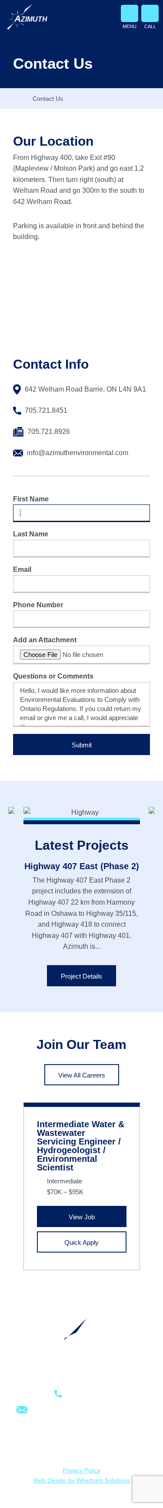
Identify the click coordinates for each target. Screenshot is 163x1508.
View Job (82, 1217)
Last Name (30, 534)
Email (22, 569)
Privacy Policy (81, 1470)
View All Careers (81, 1075)
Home (17, 98)
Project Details (81, 976)
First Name (31, 499)
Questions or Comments (53, 676)
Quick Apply (81, 1242)
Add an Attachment (45, 640)
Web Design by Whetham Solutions (81, 1480)
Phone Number (38, 605)
